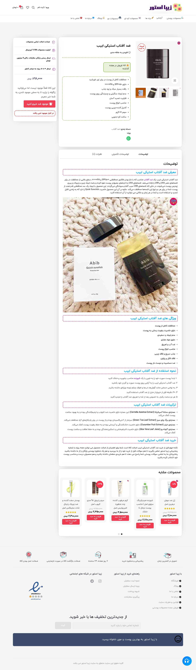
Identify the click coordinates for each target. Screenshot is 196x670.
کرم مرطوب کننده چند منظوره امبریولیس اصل (120, 504)
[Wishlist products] (27, 7)
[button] (128, 138)
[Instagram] (100, 581)
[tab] (143, 155)
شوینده (137, 378)
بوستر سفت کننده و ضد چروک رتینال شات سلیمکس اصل (71, 504)
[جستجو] (33, 7)
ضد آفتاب (115, 129)
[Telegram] (92, 581)
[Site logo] (166, 7)
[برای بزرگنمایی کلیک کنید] (174, 80)
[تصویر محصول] (169, 488)
